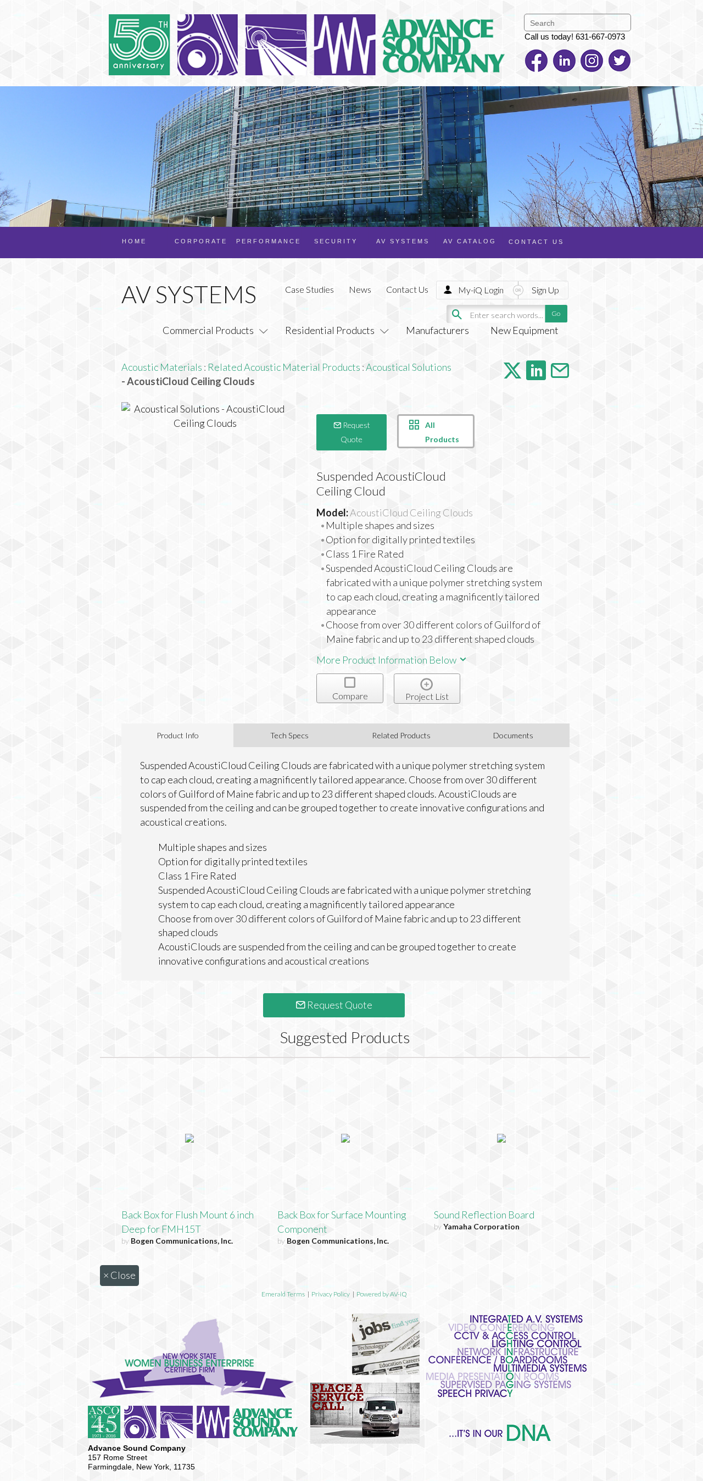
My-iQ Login (481, 290)
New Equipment (524, 330)
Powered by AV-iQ (381, 1294)
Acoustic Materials (161, 367)
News (360, 289)
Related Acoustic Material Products (284, 367)
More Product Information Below (387, 660)
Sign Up (545, 290)
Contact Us (407, 289)
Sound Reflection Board (484, 1215)
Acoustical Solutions (408, 367)
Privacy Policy (330, 1294)
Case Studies (309, 289)
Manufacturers (437, 330)
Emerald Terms (283, 1294)
